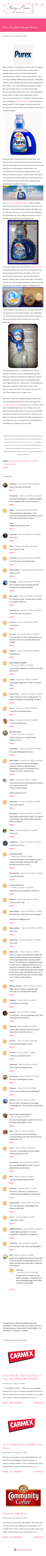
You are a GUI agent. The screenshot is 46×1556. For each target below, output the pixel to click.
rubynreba (13, 534)
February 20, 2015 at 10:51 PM (28, 634)
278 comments (16, 1472)
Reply (12, 490)
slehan (11, 780)
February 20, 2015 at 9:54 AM (28, 484)
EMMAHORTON (15, 1229)
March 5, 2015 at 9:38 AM (27, 1012)
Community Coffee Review (15, 1513)
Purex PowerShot (37, 267)
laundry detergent (23, 101)
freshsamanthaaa (15, 854)
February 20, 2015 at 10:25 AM (31, 496)
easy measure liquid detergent (16, 203)
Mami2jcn (13, 484)
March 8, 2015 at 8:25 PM (28, 1243)
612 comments (16, 1537)
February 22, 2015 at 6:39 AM (31, 760)
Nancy (11, 510)
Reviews (11, 464)
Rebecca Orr (14, 952)
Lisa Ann (12, 634)
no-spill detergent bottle (11, 405)
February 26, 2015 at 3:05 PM (27, 899)
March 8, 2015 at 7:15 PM (32, 1229)
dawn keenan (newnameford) (20, 1114)
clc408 (11, 679)
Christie (12, 1052)
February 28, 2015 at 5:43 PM (30, 940)
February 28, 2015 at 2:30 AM (31, 911)
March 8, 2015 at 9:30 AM (24, 1176)
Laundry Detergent (29, 461)
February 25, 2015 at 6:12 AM (30, 842)
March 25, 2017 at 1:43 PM (24, 1255)
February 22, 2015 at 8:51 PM (29, 801)
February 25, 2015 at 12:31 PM (22, 887)
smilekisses (13, 842)
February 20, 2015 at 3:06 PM (30, 610)
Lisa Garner (13, 1076)
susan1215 (13, 1243)
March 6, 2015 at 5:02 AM (27, 1026)
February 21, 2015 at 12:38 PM (27, 679)
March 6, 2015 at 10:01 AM (27, 1041)
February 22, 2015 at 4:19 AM (30, 749)
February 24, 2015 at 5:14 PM (26, 830)
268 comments (16, 1403)
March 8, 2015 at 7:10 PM (30, 1203)
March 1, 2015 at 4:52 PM (32, 986)
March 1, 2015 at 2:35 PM (29, 952)
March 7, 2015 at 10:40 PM (25, 1148)
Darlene (12, 622)
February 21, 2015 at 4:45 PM (26, 708)
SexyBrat (12, 1000)
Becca (11, 1131)
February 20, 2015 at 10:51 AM (26, 546)
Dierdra (12, 1100)
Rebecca (12, 899)
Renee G (12, 651)
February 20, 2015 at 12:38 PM (32, 570)
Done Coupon (15, 461)
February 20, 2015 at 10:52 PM (28, 651)
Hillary (11, 830)
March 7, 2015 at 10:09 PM (25, 1131)
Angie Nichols (14, 1203)
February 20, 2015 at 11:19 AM (30, 558)
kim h (11, 1176)
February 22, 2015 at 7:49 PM (26, 780)
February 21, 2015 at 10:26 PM (27, 720)
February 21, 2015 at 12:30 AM (22, 665)
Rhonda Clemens (15, 986)
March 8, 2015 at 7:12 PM (26, 1217)
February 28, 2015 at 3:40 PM (31, 928)
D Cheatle (13, 558)
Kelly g (11, 720)
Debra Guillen (14, 570)
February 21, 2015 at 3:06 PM (31, 694)
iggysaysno (13, 801)
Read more (38, 1403)
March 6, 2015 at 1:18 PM (26, 1052)
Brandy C (12, 1012)
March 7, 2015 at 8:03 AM (27, 1088)
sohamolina (13, 940)
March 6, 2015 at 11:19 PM (29, 1076)
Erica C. (12, 1217)
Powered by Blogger (24, 1550)
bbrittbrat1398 (15, 732)
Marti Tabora (14, 760)
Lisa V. (11, 1148)
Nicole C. (12, 1041)
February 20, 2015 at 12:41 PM (29, 582)
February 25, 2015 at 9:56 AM (31, 873)
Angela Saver (14, 911)
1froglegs (12, 582)
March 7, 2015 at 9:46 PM (20, 1117)
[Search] (36, 4)
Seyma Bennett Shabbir (18, 663)
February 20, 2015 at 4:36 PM (27, 622)
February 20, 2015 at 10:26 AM (27, 510)
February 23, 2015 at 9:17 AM (30, 813)
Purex (34, 442)
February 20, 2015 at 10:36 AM (30, 534)
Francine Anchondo (16, 885)
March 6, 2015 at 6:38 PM (28, 1064)
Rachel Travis (14, 694)
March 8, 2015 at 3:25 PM (27, 1188)
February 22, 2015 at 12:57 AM (22, 734)
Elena (11, 546)
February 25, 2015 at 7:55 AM (21, 856)
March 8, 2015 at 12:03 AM (29, 1162)
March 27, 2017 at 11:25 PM (28, 1272)
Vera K (11, 708)
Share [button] (5, 467)
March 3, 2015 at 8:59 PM (27, 1000)
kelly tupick (13, 596)
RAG (11, 1255)
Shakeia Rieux (14, 928)
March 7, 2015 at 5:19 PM (26, 1100)
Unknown (12, 1026)
